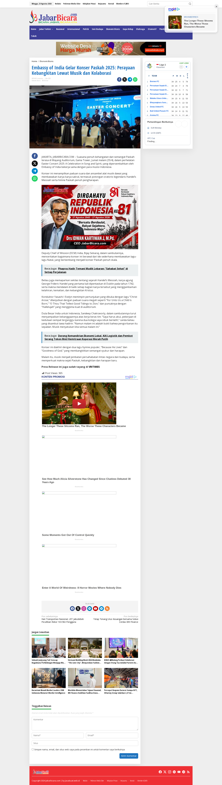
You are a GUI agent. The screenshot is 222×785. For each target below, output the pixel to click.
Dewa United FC (157, 107)
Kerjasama (124, 780)
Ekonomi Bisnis (36, 80)
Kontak (132, 780)
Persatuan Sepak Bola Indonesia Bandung (159, 86)
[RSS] (107, 608)
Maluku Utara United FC (159, 98)
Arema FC (154, 115)
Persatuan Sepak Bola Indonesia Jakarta (159, 90)
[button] (190, 3)
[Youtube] (95, 608)
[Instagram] (83, 608)
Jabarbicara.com (53, 780)
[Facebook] (72, 608)
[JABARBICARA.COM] (53, 16)
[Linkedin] (89, 608)
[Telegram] (101, 608)
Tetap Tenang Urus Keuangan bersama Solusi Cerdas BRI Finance (115, 619)
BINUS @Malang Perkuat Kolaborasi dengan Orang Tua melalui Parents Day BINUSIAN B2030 (120, 661)
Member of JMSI (142, 780)
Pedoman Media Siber (97, 780)
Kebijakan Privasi (112, 780)
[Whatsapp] (135, 79)
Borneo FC (154, 81)
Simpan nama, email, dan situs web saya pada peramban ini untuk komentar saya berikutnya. (79, 749)
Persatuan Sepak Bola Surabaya (159, 94)
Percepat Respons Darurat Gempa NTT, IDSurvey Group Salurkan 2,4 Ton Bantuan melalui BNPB (120, 691)
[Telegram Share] (130, 79)
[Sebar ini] (119, 79)
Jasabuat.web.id (72, 780)
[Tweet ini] (124, 79)
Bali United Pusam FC (159, 111)
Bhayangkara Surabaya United (159, 102)
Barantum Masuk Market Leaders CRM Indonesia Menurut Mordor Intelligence (48, 691)
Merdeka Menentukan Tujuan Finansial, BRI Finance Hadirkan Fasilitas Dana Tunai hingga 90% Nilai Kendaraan (84, 691)
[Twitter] (78, 608)
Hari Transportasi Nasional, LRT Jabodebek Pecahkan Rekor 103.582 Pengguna (63, 619)
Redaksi (85, 780)
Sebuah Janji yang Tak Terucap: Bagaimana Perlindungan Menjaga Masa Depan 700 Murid (49, 661)
